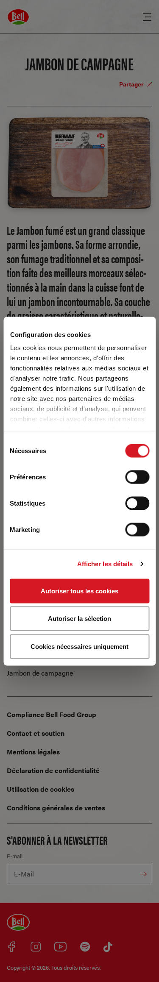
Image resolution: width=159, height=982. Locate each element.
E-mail (14, 856)
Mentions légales (33, 752)
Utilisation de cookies (40, 789)
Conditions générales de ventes (56, 807)
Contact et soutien (35, 733)
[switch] (137, 477)
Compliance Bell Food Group (51, 714)
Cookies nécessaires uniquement (79, 646)
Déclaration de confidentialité (53, 770)
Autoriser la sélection (79, 618)
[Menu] (147, 17)
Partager (132, 84)
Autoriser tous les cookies (79, 590)
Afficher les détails (105, 564)
